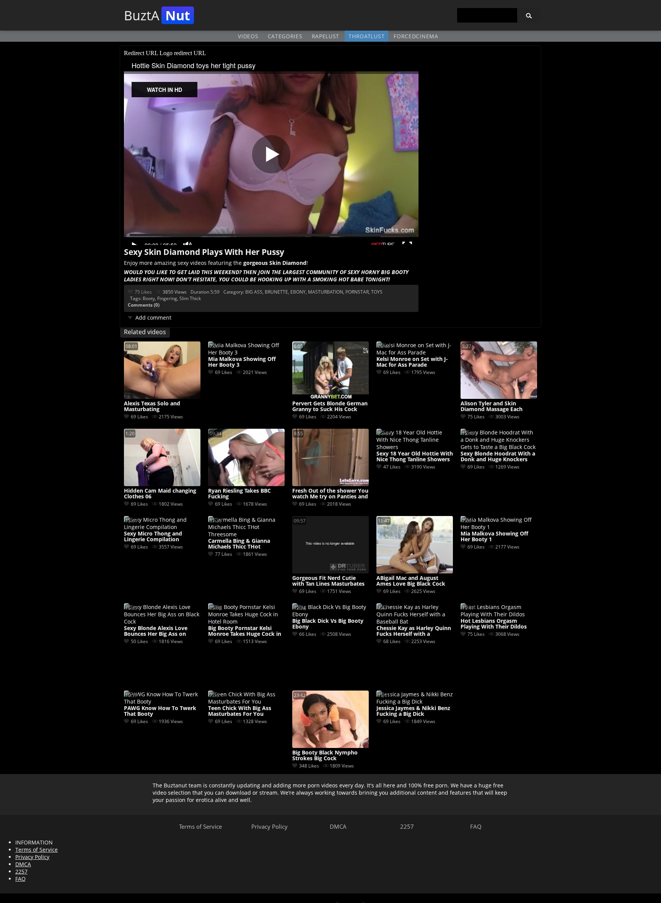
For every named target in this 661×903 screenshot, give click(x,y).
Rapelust (326, 36)
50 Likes (139, 641)
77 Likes (223, 554)
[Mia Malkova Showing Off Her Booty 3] (246, 352)
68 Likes (392, 641)
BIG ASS (253, 292)
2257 (407, 826)
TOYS (377, 292)
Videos (248, 36)
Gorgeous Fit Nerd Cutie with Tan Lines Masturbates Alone (328, 581)
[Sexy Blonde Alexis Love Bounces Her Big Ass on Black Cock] (162, 621)
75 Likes (143, 292)
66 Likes (307, 634)
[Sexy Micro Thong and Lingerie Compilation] (162, 527)
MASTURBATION (325, 292)
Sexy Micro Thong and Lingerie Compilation (153, 537)
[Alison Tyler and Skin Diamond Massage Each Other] (499, 396)
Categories (285, 36)
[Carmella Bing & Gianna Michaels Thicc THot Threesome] (246, 534)
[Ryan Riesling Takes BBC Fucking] (246, 484)
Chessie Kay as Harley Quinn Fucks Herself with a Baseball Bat (413, 631)
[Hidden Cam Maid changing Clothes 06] (162, 484)
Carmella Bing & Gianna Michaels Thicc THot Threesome (239, 544)
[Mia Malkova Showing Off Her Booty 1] (499, 527)
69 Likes (139, 416)
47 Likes (392, 467)
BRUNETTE (276, 292)
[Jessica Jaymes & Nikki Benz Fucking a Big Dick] (414, 701)
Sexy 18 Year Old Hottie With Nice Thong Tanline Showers (414, 457)
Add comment (153, 317)
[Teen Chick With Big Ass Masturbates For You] (246, 701)
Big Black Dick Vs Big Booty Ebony (327, 624)
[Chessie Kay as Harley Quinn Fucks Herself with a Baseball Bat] (414, 621)
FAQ (476, 826)
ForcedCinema (416, 36)
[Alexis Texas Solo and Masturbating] (162, 396)
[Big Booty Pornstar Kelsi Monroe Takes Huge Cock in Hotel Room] (246, 621)
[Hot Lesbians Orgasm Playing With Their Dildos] (499, 614)
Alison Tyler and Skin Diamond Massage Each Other (492, 406)
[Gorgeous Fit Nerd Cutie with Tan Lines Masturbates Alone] (330, 571)
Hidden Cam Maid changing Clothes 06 (160, 494)
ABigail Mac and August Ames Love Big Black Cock (410, 581)
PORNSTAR (357, 292)
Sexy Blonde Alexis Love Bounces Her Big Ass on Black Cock (155, 631)
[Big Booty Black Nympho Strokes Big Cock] (330, 746)
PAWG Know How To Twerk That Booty (160, 711)
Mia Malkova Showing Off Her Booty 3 (242, 362)
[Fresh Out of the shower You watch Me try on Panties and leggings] (330, 484)
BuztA (157, 15)
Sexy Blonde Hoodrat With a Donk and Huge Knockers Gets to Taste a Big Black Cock (498, 457)
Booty (149, 298)
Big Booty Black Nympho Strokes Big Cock (325, 756)
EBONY (298, 292)
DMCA (338, 826)
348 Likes (309, 766)
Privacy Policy (269, 826)
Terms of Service (200, 826)
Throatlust (366, 36)
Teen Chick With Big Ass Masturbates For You (239, 711)
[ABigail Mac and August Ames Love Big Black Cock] (414, 571)
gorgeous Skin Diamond (274, 262)
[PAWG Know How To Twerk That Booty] (162, 701)
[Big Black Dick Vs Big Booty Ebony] (330, 614)
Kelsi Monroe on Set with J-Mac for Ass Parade (412, 362)
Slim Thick (190, 298)
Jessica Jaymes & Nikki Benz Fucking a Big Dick (413, 711)
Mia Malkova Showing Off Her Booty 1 (494, 537)
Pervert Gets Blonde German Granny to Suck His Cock (330, 406)
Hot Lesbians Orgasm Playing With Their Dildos (494, 624)
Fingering (167, 298)
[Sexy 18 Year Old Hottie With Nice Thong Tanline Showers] (414, 447)
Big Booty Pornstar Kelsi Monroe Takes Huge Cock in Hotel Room (244, 631)
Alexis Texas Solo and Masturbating (152, 406)
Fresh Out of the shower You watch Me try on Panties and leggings (330, 494)
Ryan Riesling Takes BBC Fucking (239, 494)
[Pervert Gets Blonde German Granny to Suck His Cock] (330, 396)
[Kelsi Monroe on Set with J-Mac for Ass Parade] (414, 352)
